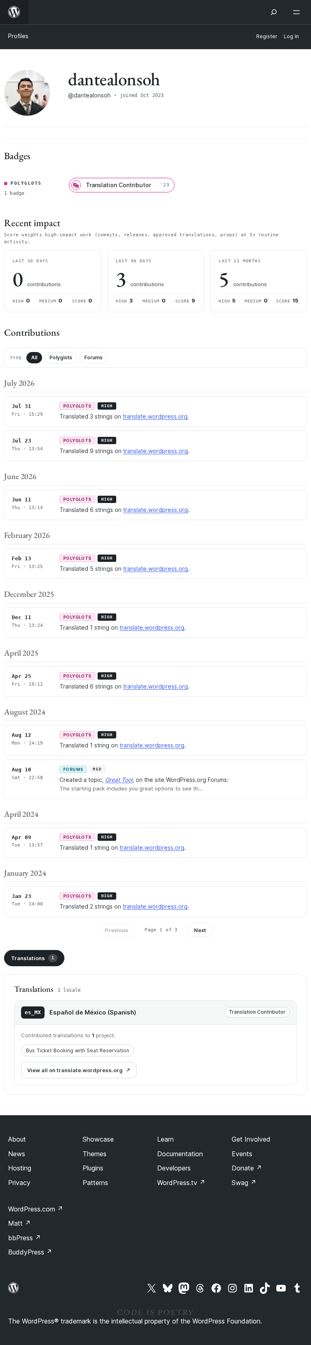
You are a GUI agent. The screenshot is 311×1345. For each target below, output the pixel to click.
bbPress (24, 1238)
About (17, 1139)
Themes (95, 1154)
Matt (19, 1223)
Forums (93, 357)
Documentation (180, 1154)
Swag (244, 1183)
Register (266, 36)
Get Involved (251, 1139)
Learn (165, 1139)
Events (242, 1154)
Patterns (95, 1183)
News (16, 1154)
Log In (291, 36)
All (34, 357)
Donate (247, 1168)
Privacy (19, 1183)
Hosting (19, 1168)
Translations (32, 958)
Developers (174, 1168)
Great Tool (118, 779)
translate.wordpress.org (155, 416)
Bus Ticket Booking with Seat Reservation (77, 1050)
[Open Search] (273, 12)
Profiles (18, 35)
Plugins (93, 1168)
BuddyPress (30, 1252)
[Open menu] (298, 12)
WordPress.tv (181, 1183)
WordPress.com (35, 1209)
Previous (116, 930)
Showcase (98, 1139)
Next (200, 930)
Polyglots (60, 357)
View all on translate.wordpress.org (75, 1070)
